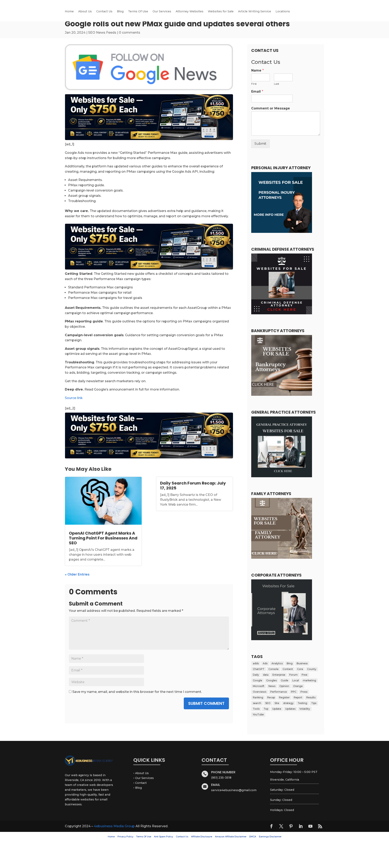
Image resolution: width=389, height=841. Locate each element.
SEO (267, 703)
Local (295, 680)
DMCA (252, 836)
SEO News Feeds (102, 32)
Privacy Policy (125, 836)
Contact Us (104, 11)
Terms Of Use (138, 11)
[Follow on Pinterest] (291, 826)
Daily (256, 674)
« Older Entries (77, 574)
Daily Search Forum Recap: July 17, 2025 (193, 485)
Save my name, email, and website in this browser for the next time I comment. (137, 692)
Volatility (304, 708)
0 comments (129, 32)
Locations (283, 11)
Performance (278, 691)
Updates (290, 708)
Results (310, 697)
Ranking (258, 697)
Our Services (162, 11)
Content (288, 669)
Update (276, 708)
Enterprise (279, 674)
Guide (284, 680)
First (254, 83)
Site (277, 703)
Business (302, 663)
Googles (271, 680)
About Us (85, 11)
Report (298, 697)
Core (300, 669)
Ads (265, 663)
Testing (302, 703)
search (257, 703)
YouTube (258, 714)
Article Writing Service (254, 11)
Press (303, 691)
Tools (256, 708)
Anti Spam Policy (163, 836)
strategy (288, 703)
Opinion (284, 686)
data (265, 674)
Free (304, 674)
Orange (298, 686)
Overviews (259, 691)
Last (276, 83)
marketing (309, 680)
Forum (293, 674)
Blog (120, 11)
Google (257, 680)
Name (257, 70)
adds (256, 663)
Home (69, 11)
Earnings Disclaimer (270, 836)
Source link (74, 398)
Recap (271, 697)
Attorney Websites (189, 11)
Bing (290, 663)
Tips (313, 703)
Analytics (277, 663)
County (311, 669)
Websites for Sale (221, 11)
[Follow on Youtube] (310, 826)
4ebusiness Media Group (114, 826)
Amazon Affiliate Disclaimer (230, 836)
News (271, 686)
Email (257, 91)
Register (284, 697)
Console (273, 669)
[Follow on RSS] (320, 826)
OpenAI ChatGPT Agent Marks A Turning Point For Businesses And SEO (103, 538)
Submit (260, 144)
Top (266, 708)
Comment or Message (270, 108)
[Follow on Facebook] (271, 826)
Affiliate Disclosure (201, 836)
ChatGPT (258, 669)
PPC (293, 691)
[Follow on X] (281, 826)
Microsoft (258, 686)
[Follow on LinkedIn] (301, 826)
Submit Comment (206, 703)
